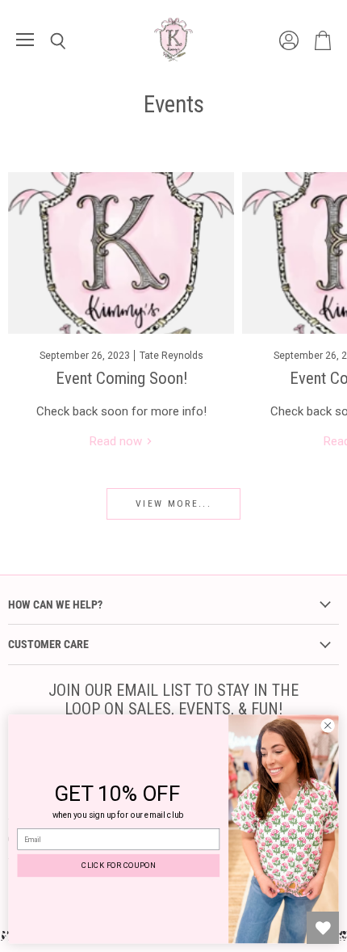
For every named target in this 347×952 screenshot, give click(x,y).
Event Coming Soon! (121, 378)
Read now (117, 441)
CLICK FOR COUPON (119, 865)
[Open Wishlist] (323, 928)
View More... (173, 503)
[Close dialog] (327, 725)
